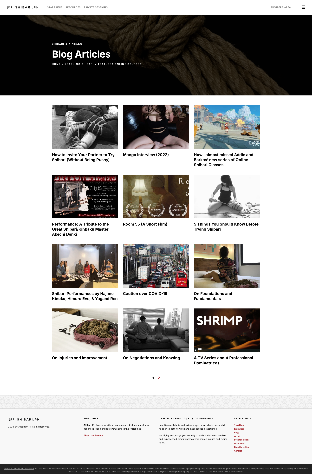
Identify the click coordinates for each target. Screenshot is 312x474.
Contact (238, 450)
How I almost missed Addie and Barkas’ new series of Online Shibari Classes (223, 159)
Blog (236, 432)
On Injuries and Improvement (79, 357)
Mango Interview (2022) (146, 154)
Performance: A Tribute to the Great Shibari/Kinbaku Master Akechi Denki (80, 229)
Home (56, 64)
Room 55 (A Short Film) (145, 224)
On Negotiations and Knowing (151, 357)
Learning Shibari (79, 64)
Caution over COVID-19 (145, 293)
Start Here (54, 7)
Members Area (281, 7)
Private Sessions (96, 7)
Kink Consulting (241, 447)
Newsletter (239, 443)
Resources (73, 7)
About (237, 436)
